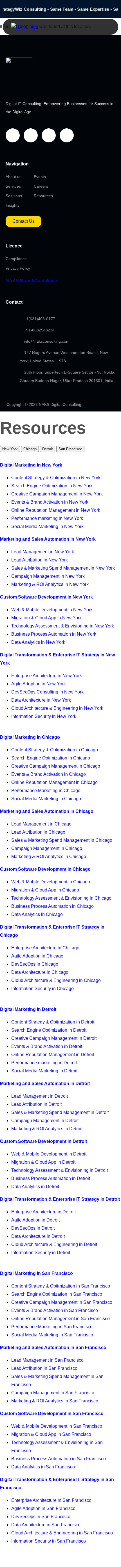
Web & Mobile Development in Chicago (50, 881)
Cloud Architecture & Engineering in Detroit (54, 1244)
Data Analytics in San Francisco (43, 1466)
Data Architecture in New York (41, 700)
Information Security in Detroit (40, 1252)
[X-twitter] (31, 135)
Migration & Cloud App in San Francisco (51, 1434)
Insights (12, 205)
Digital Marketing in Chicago (30, 737)
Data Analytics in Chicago (37, 914)
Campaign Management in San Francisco (52, 1392)
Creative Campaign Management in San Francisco (61, 1302)
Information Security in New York (43, 716)
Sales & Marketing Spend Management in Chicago (61, 840)
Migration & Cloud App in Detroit (43, 1162)
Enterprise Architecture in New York (46, 675)
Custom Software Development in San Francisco (52, 1413)
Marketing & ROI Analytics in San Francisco (54, 1400)
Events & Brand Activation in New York (49, 502)
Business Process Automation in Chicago (52, 906)
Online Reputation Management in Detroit (52, 1054)
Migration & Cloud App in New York (46, 617)
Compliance (16, 258)
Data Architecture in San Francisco (45, 1524)
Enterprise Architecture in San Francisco (51, 1500)
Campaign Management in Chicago (46, 848)
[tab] (10, 449)
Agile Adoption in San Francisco (43, 1508)
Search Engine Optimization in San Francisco (56, 1294)
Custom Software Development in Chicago (45, 869)
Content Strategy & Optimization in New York (55, 477)
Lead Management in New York (42, 551)
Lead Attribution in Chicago (38, 832)
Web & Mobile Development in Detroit (48, 1154)
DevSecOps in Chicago (34, 964)
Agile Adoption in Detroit (35, 1220)
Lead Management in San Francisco (47, 1360)
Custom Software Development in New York (46, 597)
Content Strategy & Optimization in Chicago (54, 749)
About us (13, 176)
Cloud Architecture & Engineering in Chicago (56, 980)
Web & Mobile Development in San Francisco (56, 1426)
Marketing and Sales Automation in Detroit (45, 1083)
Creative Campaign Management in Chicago (55, 766)
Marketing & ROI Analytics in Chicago (48, 856)
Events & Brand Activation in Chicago (48, 774)
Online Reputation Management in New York (55, 510)
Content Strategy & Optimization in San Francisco (60, 1286)
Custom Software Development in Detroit (43, 1141)
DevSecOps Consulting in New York (47, 692)
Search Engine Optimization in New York (52, 485)
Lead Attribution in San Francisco (44, 1368)
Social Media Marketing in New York (47, 526)
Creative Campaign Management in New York (57, 494)
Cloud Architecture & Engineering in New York (57, 708)
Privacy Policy (18, 268)
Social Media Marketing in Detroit (44, 1070)
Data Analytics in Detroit (35, 1186)
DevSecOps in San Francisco (40, 1516)
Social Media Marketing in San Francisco (52, 1334)
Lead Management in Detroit (39, 1096)
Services (13, 186)
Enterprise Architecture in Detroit (43, 1211)
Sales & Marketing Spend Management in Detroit (60, 1112)
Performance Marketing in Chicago (45, 790)
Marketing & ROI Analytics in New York (50, 584)
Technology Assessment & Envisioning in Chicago (61, 898)
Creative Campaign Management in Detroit (54, 1038)
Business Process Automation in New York (53, 634)
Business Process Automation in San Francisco (58, 1458)
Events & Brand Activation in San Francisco (54, 1310)
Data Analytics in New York (38, 642)
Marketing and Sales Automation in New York (48, 539)
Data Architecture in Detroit (38, 1236)
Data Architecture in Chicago (39, 972)
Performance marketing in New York (47, 518)
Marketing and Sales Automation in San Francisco (53, 1347)
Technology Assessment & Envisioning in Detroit (59, 1170)
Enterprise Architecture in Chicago (45, 947)
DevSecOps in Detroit (33, 1228)
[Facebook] (13, 135)
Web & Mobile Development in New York (52, 609)
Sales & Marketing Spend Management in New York (63, 568)
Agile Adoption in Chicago (37, 956)
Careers (41, 186)
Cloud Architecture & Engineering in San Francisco (62, 1532)
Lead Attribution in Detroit (36, 1104)
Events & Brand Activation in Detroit (46, 1046)
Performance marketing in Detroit (44, 1062)
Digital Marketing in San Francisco (36, 1273)
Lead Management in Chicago (41, 824)
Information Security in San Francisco (48, 1541)
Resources (43, 196)
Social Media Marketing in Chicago (46, 798)
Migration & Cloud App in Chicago (45, 890)
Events (40, 176)
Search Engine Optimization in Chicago (50, 758)
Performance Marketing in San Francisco (52, 1326)
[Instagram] (67, 135)
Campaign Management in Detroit (45, 1120)
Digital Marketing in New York (31, 465)
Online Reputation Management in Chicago (54, 782)
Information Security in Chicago (42, 988)
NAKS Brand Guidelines (31, 280)
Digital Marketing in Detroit (28, 1009)
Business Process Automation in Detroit (50, 1178)
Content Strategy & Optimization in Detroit (52, 1022)
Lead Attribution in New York (39, 560)
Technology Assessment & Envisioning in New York (62, 626)
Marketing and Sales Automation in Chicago (46, 811)
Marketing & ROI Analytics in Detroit (46, 1128)
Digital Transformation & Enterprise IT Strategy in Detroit (60, 1199)
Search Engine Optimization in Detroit (48, 1030)
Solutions (14, 196)
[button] (102, 27)
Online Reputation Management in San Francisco (60, 1318)
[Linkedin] (49, 135)
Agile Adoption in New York (38, 683)
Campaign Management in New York (48, 576)
